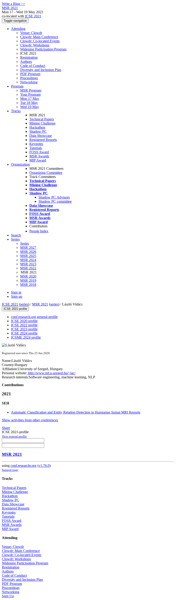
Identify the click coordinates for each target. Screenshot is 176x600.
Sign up (16, 296)
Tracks (16, 111)
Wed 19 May (29, 107)
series (24, 304)
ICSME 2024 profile (26, 337)
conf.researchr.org (23, 465)
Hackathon (37, 127)
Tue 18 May (29, 103)
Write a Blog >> (13, 4)
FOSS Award (39, 152)
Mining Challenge (42, 123)
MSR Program (30, 90)
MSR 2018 (28, 285)
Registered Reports (43, 140)
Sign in (16, 292)
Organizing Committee (45, 173)
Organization (20, 164)
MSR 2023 (28, 264)
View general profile (14, 436)
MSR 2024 (28, 260)
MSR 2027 (28, 248)
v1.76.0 (44, 465)
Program (17, 86)
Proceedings (29, 78)
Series (24, 243)
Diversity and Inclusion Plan (40, 70)
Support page (10, 470)
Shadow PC (38, 131)
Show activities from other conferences (30, 420)
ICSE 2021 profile (15, 309)
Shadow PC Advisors (54, 197)
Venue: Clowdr (31, 33)
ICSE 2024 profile (24, 333)
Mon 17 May (29, 99)
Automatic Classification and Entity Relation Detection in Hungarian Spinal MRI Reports (75, 412)
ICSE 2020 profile (24, 321)
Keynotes (36, 144)
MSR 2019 (28, 280)
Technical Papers (41, 119)
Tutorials (35, 148)
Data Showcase (40, 136)
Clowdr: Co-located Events (40, 41)
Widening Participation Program (43, 49)
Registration (29, 57)
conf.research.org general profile (34, 317)
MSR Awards (39, 156)
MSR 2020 (28, 276)
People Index (38, 231)
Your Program (30, 94)
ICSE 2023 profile (24, 329)
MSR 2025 (28, 256)
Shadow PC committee (55, 201)
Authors (26, 62)
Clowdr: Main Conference (39, 37)
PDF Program (30, 74)
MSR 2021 (40, 304)
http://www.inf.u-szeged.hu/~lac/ (51, 373)
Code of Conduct (32, 66)
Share (6, 428)
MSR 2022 (28, 268)
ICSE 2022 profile (24, 325)
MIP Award (37, 160)
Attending (18, 29)
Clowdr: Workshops (34, 45)
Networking (29, 82)
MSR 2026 (28, 252)
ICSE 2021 (33, 16)
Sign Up (8, 596)
